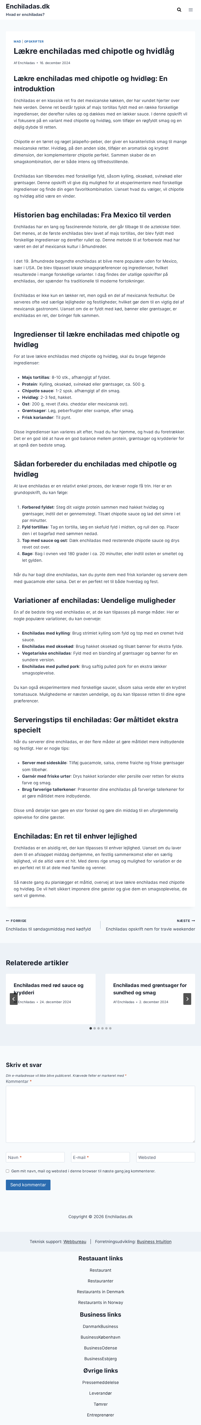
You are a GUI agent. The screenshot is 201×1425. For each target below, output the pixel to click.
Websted (147, 1157)
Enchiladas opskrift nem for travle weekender (150, 925)
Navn (15, 1157)
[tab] (90, 1028)
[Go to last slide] (14, 999)
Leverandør (100, 1393)
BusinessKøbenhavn (100, 1337)
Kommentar (19, 1081)
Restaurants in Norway (100, 1302)
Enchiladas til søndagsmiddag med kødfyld (48, 925)
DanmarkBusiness (100, 1326)
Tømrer (101, 1404)
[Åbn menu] (190, 9)
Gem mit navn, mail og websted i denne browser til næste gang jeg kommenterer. (83, 1171)
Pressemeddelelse (100, 1382)
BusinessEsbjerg (100, 1358)
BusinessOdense (100, 1348)
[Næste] (187, 999)
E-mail (81, 1157)
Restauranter (100, 1281)
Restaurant (100, 1270)
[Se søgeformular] (179, 9)
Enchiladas (26, 63)
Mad (17, 41)
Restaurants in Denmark (100, 1291)
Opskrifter (34, 41)
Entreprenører (100, 1415)
